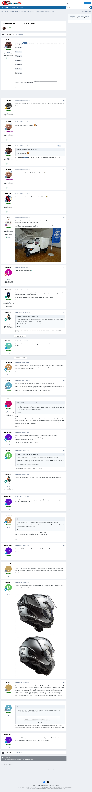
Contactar (51, 785)
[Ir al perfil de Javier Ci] (8, 569)
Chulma (8, 40)
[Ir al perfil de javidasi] (8, 105)
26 (9, 411)
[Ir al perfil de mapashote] (8, 367)
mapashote (8, 362)
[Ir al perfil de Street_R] (8, 317)
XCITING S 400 (22, 29)
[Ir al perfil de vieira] (8, 404)
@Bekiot (25, 43)
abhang (8, 121)
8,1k (9, 206)
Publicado (22, 40)
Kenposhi (8, 290)
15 (9, 353)
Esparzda (8, 341)
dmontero (8, 450)
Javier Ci (8, 564)
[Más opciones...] (63, 40)
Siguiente (9, 34)
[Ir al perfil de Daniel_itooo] (8, 437)
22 (9, 463)
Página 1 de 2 (19, 34)
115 (9, 324)
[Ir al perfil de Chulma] (4, 28)
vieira (8, 399)
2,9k (9, 52)
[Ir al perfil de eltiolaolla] (8, 272)
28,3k (9, 134)
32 (9, 113)
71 (9, 302)
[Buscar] (89, 7)
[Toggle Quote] (17, 149)
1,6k (9, 230)
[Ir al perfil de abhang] (8, 127)
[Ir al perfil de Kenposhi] (8, 295)
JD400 (8, 217)
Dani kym (8, 193)
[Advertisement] (34, 17)
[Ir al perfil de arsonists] (8, 385)
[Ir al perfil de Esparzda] (8, 346)
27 (9, 374)
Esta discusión (83, 7)
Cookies (57, 785)
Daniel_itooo (8, 432)
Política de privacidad (43, 785)
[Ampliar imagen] (18, 47)
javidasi (8, 100)
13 (9, 444)
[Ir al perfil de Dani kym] (8, 198)
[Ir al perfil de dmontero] (8, 455)
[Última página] (13, 34)
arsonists (8, 380)
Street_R (8, 312)
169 (9, 279)
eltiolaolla (8, 267)
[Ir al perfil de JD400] (8, 222)
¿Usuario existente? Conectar (74, 3)
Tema (34, 785)
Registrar (87, 2)
